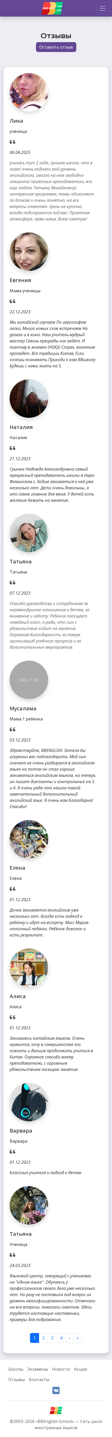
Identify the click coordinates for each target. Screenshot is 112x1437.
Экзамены (37, 1369)
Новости (61, 1369)
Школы (15, 1369)
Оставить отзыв (56, 47)
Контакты (39, 1379)
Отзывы (16, 1379)
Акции (80, 1369)
